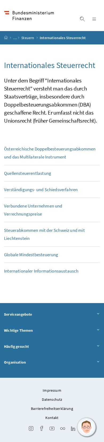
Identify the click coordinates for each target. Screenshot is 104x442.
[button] (86, 427)
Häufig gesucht (16, 346)
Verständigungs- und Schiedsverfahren (41, 189)
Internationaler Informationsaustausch (41, 271)
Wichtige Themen (18, 330)
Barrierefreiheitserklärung (52, 408)
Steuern (28, 37)
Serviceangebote (18, 314)
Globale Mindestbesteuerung (31, 255)
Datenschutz (52, 399)
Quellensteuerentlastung (27, 173)
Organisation (15, 362)
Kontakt (51, 417)
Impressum (52, 390)
